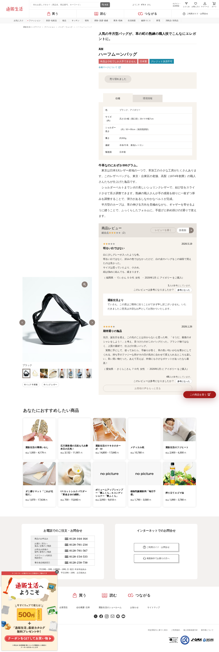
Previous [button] (22, 322)
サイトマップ (153, 607)
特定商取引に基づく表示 (158, 630)
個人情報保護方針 (190, 630)
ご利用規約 (175, 630)
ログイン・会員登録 (177, 5)
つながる (151, 13)
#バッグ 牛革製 (31, 385)
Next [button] (92, 322)
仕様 (117, 98)
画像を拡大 (85, 284)
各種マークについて (108, 67)
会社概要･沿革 (83, 607)
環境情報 (147, 98)
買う (55, 13)
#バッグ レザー (50, 385)
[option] (57, 322)
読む (103, 13)
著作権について (207, 630)
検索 (106, 5)
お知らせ (134, 607)
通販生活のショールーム (110, 607)
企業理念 (63, 607)
